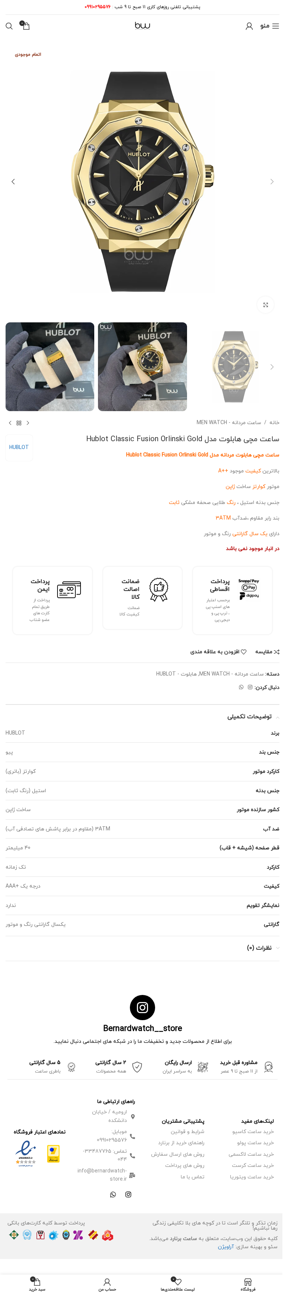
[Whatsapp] (113, 1194)
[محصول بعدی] (10, 423)
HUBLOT (19, 447)
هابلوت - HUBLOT (176, 674)
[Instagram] (128, 1194)
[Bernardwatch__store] (142, 1007)
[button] (272, 181)
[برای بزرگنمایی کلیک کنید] (265, 304)
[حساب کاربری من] (249, 26)
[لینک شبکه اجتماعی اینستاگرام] (250, 687)
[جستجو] (9, 26)
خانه (274, 422)
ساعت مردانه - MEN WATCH (229, 422)
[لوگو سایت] (142, 25)
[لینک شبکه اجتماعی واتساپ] (241, 687)
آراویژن (226, 1246)
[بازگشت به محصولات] (18, 423)
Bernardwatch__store (142, 1029)
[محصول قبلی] (27, 423)
